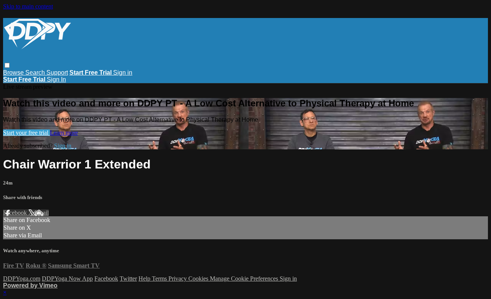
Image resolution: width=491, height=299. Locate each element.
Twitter (128, 278)
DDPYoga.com (21, 278)
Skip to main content (28, 6)
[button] (7, 65)
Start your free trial (26, 132)
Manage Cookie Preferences (245, 278)
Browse (14, 72)
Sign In (56, 79)
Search (35, 72)
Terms (160, 278)
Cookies (199, 278)
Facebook (15, 212)
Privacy (178, 278)
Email (42, 212)
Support (57, 72)
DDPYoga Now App (67, 278)
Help (145, 278)
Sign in (122, 72)
